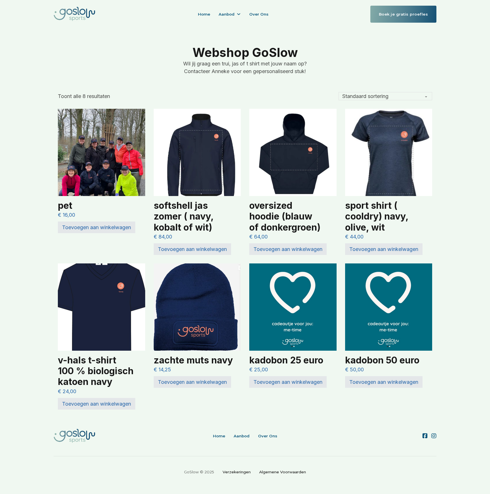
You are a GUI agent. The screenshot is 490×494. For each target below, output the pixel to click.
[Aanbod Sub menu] (239, 14)
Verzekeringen (237, 472)
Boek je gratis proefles (403, 14)
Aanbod (227, 14)
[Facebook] (425, 436)
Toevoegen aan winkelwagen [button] (96, 227)
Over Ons (259, 14)
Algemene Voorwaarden (282, 472)
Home (204, 14)
